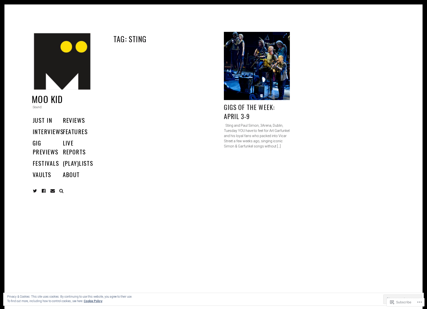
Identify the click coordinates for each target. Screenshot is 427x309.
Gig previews (46, 147)
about (71, 174)
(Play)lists (78, 163)
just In (42, 120)
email (53, 191)
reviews (74, 120)
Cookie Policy (93, 301)
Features (75, 131)
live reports (74, 147)
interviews (48, 131)
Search (61, 191)
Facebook (47, 190)
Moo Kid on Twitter (35, 191)
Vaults (42, 174)
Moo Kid (47, 98)
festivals (46, 163)
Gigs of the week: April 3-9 (249, 111)
